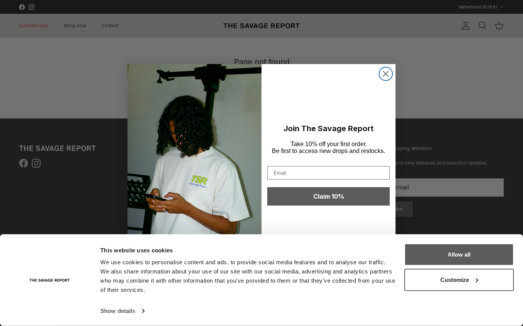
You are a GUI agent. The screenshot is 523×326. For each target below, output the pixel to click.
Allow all (459, 254)
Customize (454, 279)
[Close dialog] (385, 74)
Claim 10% (328, 196)
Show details (117, 311)
